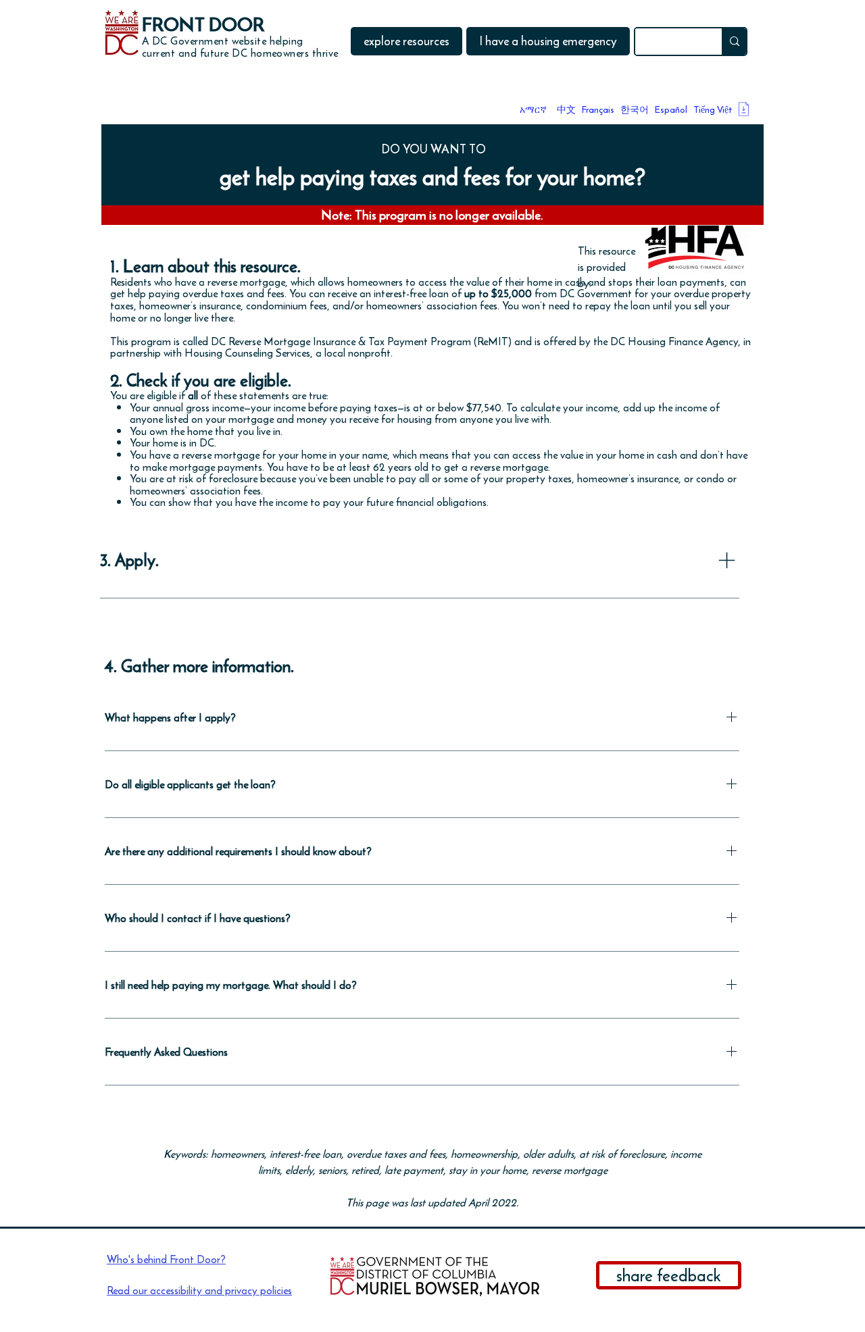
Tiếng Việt (713, 110)
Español (671, 110)
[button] (406, 41)
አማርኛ (533, 110)
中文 (566, 110)
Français (598, 110)
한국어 (634, 110)
